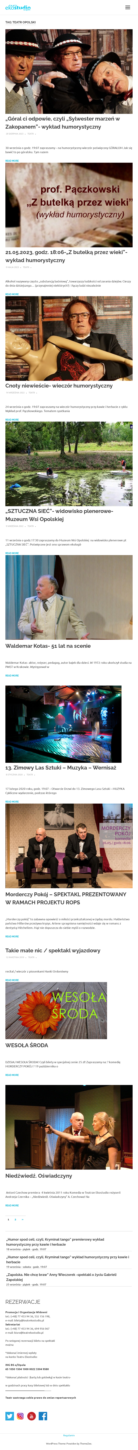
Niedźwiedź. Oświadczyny (38, 1176)
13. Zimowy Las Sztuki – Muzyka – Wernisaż (60, 767)
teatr (30, 133)
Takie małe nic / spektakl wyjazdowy (52, 950)
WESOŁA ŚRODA (26, 1045)
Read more (12, 161)
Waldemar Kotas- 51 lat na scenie (48, 646)
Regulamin (69, 1435)
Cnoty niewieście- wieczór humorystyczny (59, 385)
